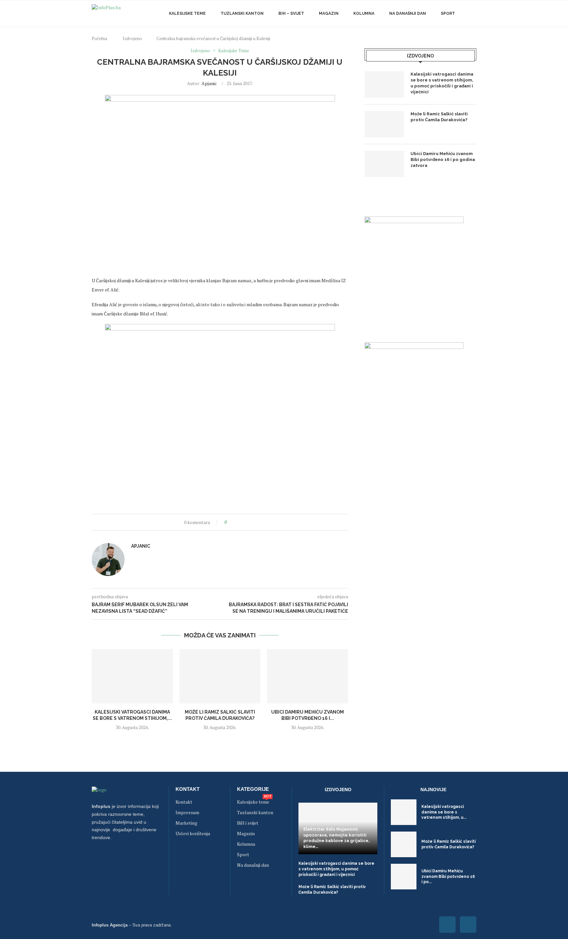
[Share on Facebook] (237, 522)
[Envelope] (468, 924)
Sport (448, 13)
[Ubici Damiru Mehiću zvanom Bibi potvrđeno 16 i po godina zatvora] (307, 676)
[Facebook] (447, 924)
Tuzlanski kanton (255, 812)
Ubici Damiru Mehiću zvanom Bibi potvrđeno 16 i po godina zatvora (443, 159)
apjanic (209, 83)
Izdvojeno (132, 38)
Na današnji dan (407, 13)
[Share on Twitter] (244, 522)
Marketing (186, 823)
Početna (99, 38)
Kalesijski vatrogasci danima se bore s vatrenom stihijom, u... (443, 812)
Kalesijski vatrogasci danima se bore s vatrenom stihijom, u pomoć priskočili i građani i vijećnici (442, 83)
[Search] (473, 13)
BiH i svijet (247, 823)
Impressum (187, 812)
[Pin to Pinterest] (250, 522)
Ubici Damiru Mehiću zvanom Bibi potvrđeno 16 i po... (448, 876)
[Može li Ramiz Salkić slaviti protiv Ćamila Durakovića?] (220, 676)
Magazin (329, 13)
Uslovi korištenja (193, 833)
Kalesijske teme (187, 13)
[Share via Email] (256, 522)
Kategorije (253, 789)
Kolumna (363, 13)
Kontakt (188, 789)
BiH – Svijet (291, 13)
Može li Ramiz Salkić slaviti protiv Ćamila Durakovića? (439, 116)
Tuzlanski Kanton (242, 13)
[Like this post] (230, 522)
